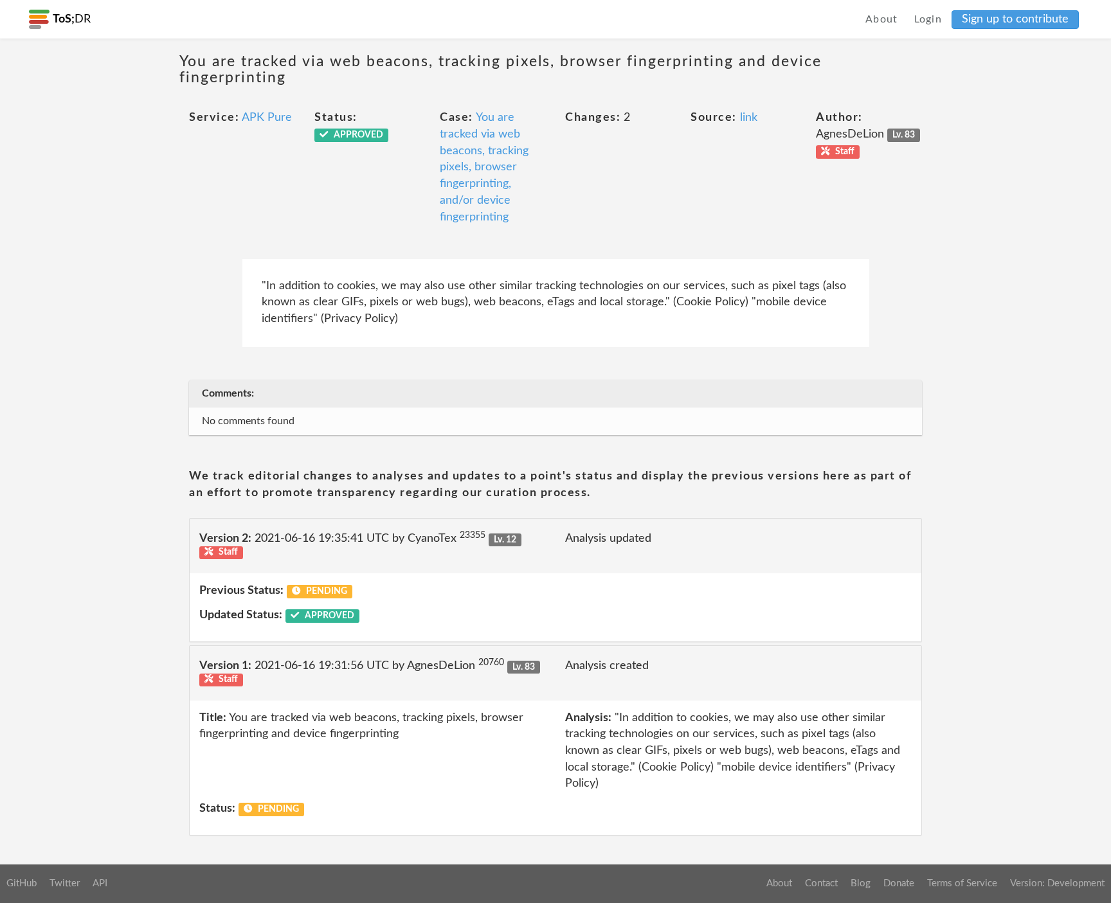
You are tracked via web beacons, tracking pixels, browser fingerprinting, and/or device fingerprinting (484, 167)
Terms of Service (962, 883)
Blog (861, 883)
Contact (821, 883)
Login (928, 19)
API (100, 883)
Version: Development (1057, 883)
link (748, 117)
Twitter (65, 883)
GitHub (21, 883)
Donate (898, 883)
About (881, 19)
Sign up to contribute (1015, 19)
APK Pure (267, 117)
